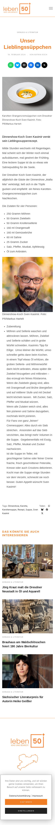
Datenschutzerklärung (19, 795)
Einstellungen (26, 811)
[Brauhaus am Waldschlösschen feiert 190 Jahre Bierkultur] (27, 616)
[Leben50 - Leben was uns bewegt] (17, 8)
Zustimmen (26, 802)
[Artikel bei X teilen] (44, 65)
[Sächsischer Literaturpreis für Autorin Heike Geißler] (27, 671)
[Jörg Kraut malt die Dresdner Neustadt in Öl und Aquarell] (27, 561)
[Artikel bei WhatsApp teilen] (11, 65)
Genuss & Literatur (27, 32)
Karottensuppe (9, 509)
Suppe (29, 509)
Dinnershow (13, 506)
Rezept (21, 509)
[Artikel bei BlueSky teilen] (17, 65)
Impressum (37, 795)
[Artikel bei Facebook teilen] (31, 65)
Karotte (23, 506)
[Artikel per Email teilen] (24, 65)
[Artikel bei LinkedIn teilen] (38, 65)
